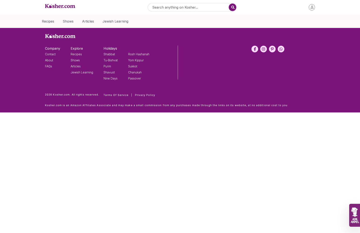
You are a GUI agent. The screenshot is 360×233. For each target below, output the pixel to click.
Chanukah (135, 72)
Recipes (76, 54)
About (49, 60)
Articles (76, 66)
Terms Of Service (117, 95)
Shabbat (109, 54)
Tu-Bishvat (111, 60)
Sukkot (132, 66)
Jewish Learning (82, 72)
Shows (75, 60)
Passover (134, 78)
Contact (50, 54)
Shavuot (109, 72)
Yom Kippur (136, 60)
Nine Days (111, 78)
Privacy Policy (145, 95)
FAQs (48, 66)
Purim (107, 66)
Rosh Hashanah (138, 54)
